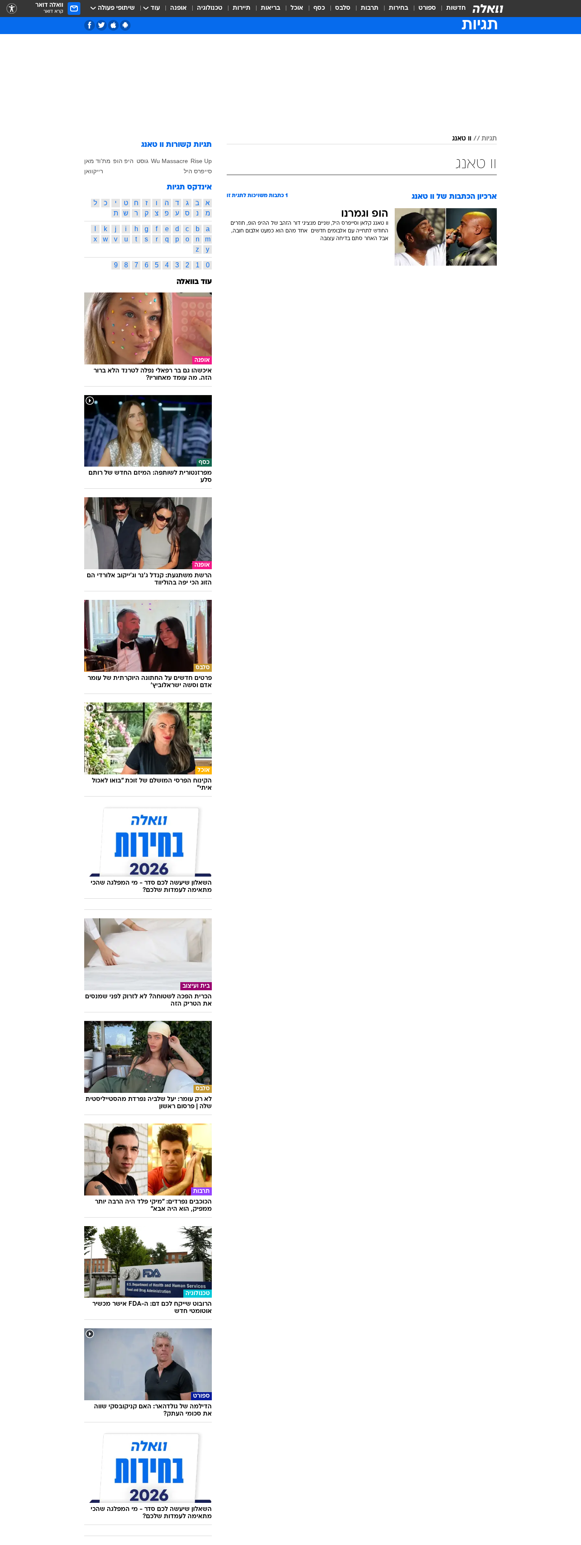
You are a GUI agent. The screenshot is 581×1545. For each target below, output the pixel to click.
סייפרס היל (198, 171)
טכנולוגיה (209, 8)
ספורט (427, 8)
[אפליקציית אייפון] (113, 25)
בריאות (270, 8)
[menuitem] (451, 8)
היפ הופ (123, 161)
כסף (319, 8)
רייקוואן (93, 171)
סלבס (342, 8)
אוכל (296, 8)
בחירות (398, 8)
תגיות (489, 138)
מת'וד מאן (97, 161)
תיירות (242, 8)
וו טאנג (461, 138)
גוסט (142, 161)
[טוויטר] (101, 25)
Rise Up (201, 161)
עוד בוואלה (194, 282)
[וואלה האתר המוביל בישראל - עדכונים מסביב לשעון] (488, 8)
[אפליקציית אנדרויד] (125, 25)
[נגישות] (11, 8)
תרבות (370, 8)
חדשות (456, 8)
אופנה (178, 8)
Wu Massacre (169, 161)
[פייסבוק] (89, 25)
